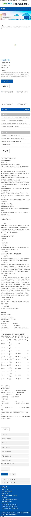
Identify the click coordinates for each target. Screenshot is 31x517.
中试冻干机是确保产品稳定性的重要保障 (10, 126)
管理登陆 (27, 512)
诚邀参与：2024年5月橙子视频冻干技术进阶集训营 (12, 120)
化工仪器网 (23, 512)
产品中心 (10, 26)
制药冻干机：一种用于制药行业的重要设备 (10, 135)
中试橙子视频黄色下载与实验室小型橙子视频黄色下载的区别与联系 (15, 117)
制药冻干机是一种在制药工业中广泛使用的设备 (11, 141)
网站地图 (2, 516)
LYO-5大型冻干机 (10, 482)
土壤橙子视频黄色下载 (7, 104)
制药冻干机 (23, 26)
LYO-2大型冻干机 (10, 479)
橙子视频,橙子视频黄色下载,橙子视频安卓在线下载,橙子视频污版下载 (14, 0)
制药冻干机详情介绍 (6, 144)
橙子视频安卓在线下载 (22, 104)
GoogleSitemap (13, 514)
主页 (6, 26)
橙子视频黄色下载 (16, 26)
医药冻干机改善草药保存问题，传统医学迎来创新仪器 (13, 138)
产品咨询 (6, 81)
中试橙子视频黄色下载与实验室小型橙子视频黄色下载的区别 (14, 123)
